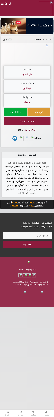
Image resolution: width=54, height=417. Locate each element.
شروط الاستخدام (19, 282)
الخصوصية (42, 284)
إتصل (38, 112)
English (7, 414)
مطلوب (33, 414)
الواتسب (14, 112)
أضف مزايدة (26, 121)
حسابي (46, 414)
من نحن (33, 282)
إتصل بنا (20, 414)
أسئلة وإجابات (29, 284)
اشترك (26, 244)
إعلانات (17, 284)
